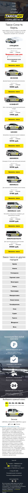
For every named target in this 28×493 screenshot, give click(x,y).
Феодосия (14, 322)
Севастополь (14, 300)
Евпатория (14, 282)
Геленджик (15, 273)
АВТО (14, 6)
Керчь (14, 286)
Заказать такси (14, 65)
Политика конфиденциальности (14, 475)
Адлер (14, 264)
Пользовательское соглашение (14, 473)
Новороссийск (14, 295)
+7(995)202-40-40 (14, 20)
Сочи (14, 309)
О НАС (14, 3)
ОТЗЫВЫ (14, 9)
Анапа (14, 268)
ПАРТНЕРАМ (14, 12)
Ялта (14, 327)
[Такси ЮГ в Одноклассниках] (15, 481)
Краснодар (15, 291)
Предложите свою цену (14, 54)
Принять (4, 492)
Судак (14, 313)
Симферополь (14, 304)
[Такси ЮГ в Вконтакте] (12, 481)
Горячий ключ (14, 277)
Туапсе (14, 318)
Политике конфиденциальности (11, 489)
